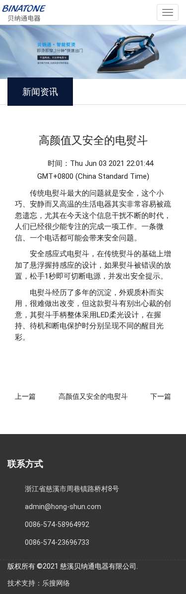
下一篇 (160, 396)
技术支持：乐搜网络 (38, 583)
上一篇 (25, 396)
